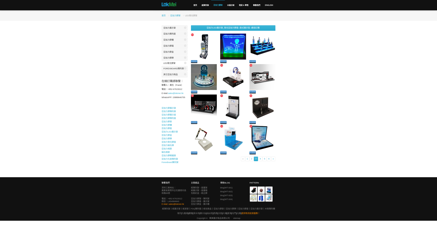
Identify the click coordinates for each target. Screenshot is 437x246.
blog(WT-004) (226, 199)
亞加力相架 (167, 149)
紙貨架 (186, 209)
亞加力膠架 (218, 5)
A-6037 (194, 122)
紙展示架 (176, 209)
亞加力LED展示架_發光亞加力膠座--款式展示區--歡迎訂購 (233, 28)
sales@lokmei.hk (175, 93)
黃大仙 (203, 213)
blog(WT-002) (226, 191)
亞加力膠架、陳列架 (200, 198)
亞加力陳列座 (169, 34)
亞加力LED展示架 (170, 132)
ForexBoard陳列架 (173, 68)
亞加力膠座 (167, 128)
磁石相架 (166, 152)
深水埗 (196, 213)
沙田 (220, 213)
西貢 (215, 213)
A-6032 (223, 61)
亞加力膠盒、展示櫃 (200, 204)
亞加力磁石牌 (168, 145)
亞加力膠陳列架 (169, 111)
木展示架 (230, 5)
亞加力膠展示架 (169, 108)
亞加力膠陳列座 (169, 118)
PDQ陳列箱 (196, 209)
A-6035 (223, 91)
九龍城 (185, 213)
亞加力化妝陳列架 (170, 159)
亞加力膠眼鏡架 (169, 155)
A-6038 (223, 122)
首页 (195, 5)
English (269, 5)
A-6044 (223, 152)
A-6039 (252, 122)
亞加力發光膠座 (169, 142)
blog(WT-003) (226, 195)
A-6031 (194, 61)
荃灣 (229, 213)
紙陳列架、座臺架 (199, 188)
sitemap (236, 218)
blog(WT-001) (226, 188)
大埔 (225, 213)
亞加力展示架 (169, 28)
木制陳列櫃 (270, 209)
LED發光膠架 (169, 63)
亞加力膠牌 (168, 58)
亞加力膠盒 (168, 52)
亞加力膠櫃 (168, 40)
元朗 (239, 213)
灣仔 (179, 213)
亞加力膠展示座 (169, 115)
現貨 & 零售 (244, 5)
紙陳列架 (205, 5)
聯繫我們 (256, 5)
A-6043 (194, 152)
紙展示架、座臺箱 (199, 190)
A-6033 (252, 61)
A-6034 (194, 91)
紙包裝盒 (207, 209)
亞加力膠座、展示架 (200, 201)
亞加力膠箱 (168, 46)
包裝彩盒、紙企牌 (199, 193)
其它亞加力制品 (170, 74)
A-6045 (252, 152)
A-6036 (252, 91)
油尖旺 (210, 213)
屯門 (234, 213)
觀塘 (191, 213)
